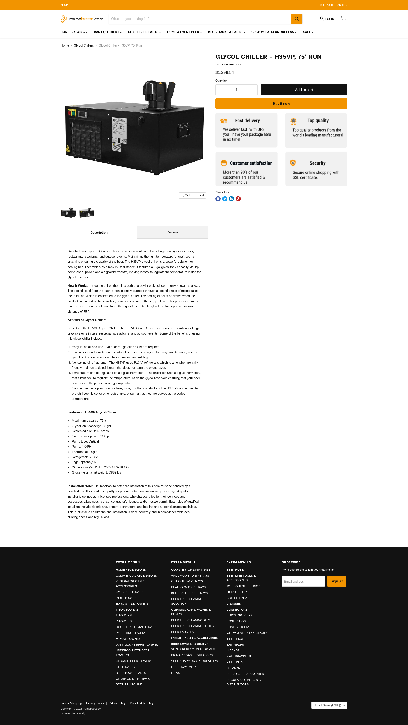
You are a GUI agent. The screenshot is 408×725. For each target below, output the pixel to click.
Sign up (337, 581)
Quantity (221, 80)
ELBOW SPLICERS (239, 615)
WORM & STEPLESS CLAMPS (247, 633)
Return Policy (117, 703)
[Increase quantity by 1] (252, 89)
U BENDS (233, 650)
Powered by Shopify (73, 713)
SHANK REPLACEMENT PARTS (193, 649)
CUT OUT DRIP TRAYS (187, 581)
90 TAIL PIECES (237, 592)
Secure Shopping (71, 703)
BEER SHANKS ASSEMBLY (189, 643)
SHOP (64, 4)
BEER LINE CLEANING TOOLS (192, 626)
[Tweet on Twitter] (224, 198)
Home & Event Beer (183, 32)
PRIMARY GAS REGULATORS (192, 655)
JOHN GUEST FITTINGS (243, 586)
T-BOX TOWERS (127, 609)
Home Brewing (73, 32)
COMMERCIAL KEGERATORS (136, 575)
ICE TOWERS (125, 667)
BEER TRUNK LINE (129, 684)
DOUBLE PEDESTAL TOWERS (136, 627)
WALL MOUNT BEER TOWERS (137, 644)
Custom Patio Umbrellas (273, 32)
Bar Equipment (107, 32)
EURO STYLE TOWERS (132, 603)
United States (331, 4)
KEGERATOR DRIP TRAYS (189, 593)
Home (65, 45)
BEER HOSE (235, 569)
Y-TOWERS (124, 621)
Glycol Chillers (84, 45)
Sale (307, 32)
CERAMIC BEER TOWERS (134, 661)
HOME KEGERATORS (131, 569)
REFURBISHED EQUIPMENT (246, 673)
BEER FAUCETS (182, 632)
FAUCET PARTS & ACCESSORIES (194, 637)
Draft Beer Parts (143, 32)
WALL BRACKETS (239, 656)
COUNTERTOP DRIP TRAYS (190, 569)
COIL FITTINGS (237, 598)
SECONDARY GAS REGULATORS (194, 661)
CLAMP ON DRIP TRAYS (133, 678)
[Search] (296, 19)
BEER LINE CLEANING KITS (190, 620)
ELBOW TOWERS (128, 638)
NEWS (175, 672)
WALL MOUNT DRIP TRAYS (190, 575)
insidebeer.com (230, 64)
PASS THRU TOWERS (131, 633)
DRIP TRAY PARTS (184, 667)
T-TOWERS (124, 615)
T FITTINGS (235, 638)
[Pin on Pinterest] (238, 198)
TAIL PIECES (235, 644)
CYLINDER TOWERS (130, 592)
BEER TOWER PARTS (131, 672)
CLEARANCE (235, 668)
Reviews (173, 232)
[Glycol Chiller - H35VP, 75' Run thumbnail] (68, 212)
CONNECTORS (237, 609)
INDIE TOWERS (126, 598)
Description (99, 232)
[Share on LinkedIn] (231, 198)
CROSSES (234, 603)
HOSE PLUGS (236, 621)
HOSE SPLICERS (238, 627)
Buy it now (281, 103)
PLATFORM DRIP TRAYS (188, 587)
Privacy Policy (95, 703)
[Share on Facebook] (218, 198)
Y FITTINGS (235, 662)
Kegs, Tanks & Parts (225, 32)
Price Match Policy (141, 703)
